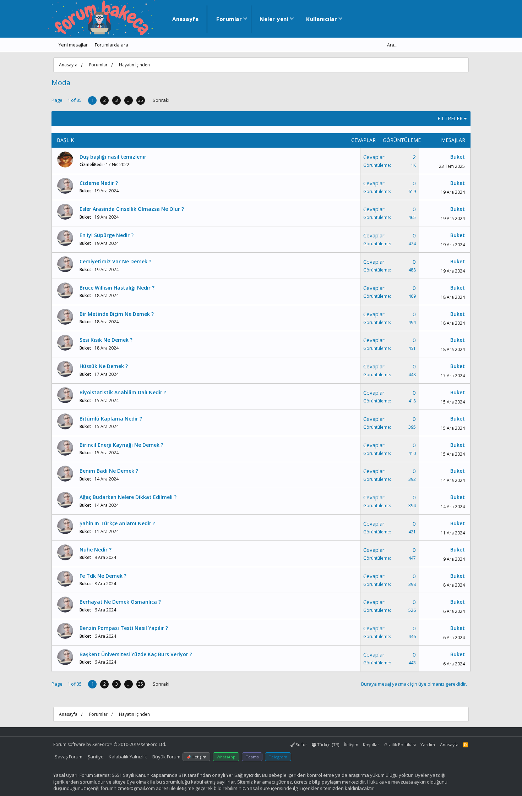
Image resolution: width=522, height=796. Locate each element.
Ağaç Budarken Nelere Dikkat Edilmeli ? (128, 497)
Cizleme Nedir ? (99, 183)
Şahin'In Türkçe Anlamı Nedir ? (117, 523)
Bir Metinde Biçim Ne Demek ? (117, 314)
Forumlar (229, 18)
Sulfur (301, 745)
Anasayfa (185, 18)
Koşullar (371, 745)
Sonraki (161, 100)
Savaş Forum (68, 756)
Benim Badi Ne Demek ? (109, 470)
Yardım (427, 745)
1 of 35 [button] (74, 100)
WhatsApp (226, 756)
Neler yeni (274, 18)
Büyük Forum (166, 756)
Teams (252, 756)
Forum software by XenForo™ (109, 744)
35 (140, 100)
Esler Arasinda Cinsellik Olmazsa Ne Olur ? (132, 208)
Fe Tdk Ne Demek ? (103, 575)
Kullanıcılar (321, 18)
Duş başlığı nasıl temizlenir (113, 156)
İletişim (351, 745)
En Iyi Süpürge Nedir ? (107, 235)
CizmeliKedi (91, 164)
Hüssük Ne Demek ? (104, 366)
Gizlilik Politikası (400, 745)
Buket (457, 156)
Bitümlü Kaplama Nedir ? (111, 418)
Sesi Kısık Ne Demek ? (106, 339)
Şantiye (96, 756)
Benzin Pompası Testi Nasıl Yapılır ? (124, 628)
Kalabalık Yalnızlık (128, 756)
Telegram (278, 756)
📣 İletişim (196, 756)
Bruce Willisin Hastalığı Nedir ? (117, 287)
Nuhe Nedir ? (96, 549)
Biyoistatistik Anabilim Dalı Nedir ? (123, 392)
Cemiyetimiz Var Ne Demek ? (115, 261)
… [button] (129, 100)
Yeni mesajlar (73, 45)
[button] (245, 19)
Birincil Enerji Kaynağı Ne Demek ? (121, 444)
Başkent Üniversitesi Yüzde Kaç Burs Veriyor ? (136, 654)
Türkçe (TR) (327, 745)
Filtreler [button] (450, 118)
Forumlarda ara (111, 45)
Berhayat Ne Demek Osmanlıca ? (120, 601)
